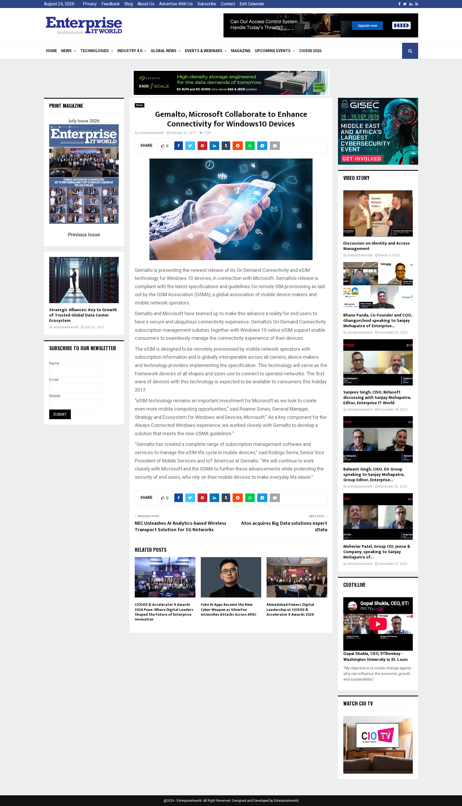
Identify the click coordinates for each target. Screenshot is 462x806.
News (66, 51)
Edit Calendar (252, 3)
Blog (128, 3)
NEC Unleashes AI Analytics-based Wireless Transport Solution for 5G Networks (180, 526)
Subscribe (206, 3)
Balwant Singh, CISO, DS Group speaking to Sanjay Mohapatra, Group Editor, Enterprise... (373, 475)
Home (51, 51)
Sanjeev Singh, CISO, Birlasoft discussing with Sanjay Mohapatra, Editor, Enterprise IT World (377, 398)
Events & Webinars (203, 51)
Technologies (94, 51)
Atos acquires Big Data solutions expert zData (284, 526)
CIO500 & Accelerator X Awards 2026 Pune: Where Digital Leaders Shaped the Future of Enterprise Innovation (164, 611)
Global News (163, 51)
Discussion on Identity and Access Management (376, 246)
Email (54, 379)
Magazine (241, 51)
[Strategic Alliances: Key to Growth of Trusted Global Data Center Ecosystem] (84, 280)
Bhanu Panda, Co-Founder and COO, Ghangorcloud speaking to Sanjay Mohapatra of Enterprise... (377, 321)
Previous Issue (84, 234)
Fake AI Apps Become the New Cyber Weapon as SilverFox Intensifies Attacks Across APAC (228, 609)
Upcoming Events (273, 51)
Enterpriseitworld (286, 801)
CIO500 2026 (310, 51)
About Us (146, 3)
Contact (228, 3)
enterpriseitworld (151, 133)
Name (54, 363)
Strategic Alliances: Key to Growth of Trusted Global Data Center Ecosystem (83, 315)
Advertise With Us (176, 3)
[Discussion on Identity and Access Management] (378, 213)
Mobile (54, 396)
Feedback (110, 3)
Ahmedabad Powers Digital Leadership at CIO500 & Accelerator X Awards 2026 (290, 609)
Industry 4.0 (129, 51)
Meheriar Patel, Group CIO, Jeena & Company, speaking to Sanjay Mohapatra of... (376, 552)
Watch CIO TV (358, 703)
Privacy (90, 3)
